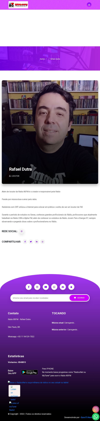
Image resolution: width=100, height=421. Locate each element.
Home (42, 59)
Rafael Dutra (20, 169)
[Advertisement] (50, 28)
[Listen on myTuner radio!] (14, 391)
